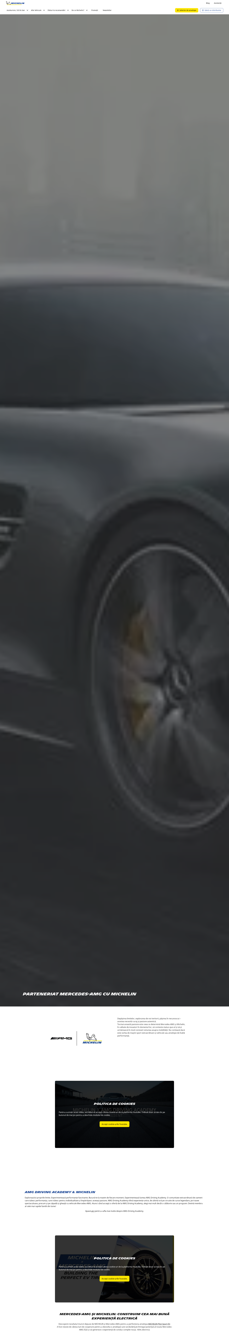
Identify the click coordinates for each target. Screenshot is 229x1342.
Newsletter (107, 10)
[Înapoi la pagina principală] (15, 3)
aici (92, 1211)
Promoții (94, 10)
